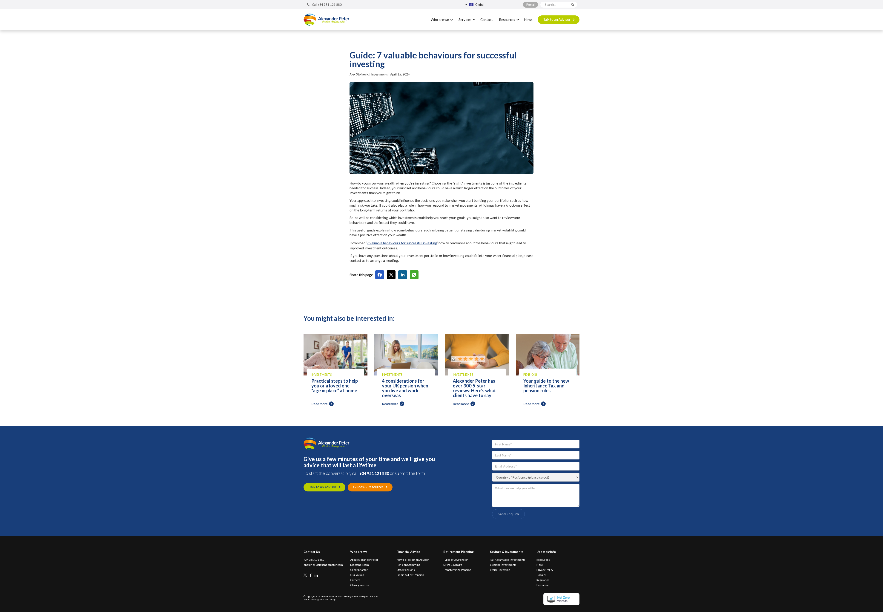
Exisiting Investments (503, 564)
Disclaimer (543, 585)
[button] (485, 4)
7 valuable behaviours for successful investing (402, 243)
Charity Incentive (360, 585)
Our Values (357, 575)
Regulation (543, 580)
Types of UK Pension (455, 559)
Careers (355, 580)
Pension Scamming (408, 564)
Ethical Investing (500, 570)
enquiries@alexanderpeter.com (323, 564)
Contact (486, 19)
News (528, 19)
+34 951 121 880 (374, 473)
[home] (327, 19)
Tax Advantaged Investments (507, 559)
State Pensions (406, 570)
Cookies (541, 575)
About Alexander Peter (364, 559)
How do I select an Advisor (413, 559)
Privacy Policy (544, 570)
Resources (543, 559)
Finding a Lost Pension (410, 575)
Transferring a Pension (457, 570)
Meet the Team (359, 564)
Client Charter (359, 570)
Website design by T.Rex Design (320, 599)
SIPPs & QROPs (452, 564)
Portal (530, 4)
